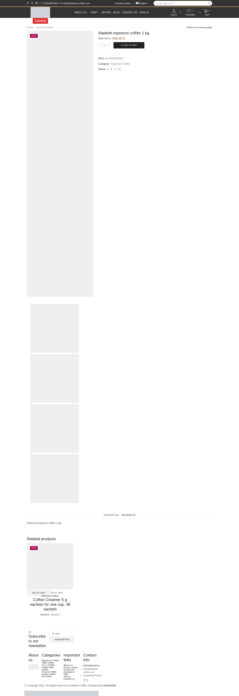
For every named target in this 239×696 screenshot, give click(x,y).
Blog (116, 12)
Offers (106, 12)
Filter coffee (48, 663)
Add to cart (130, 45)
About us (80, 12)
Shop (94, 12)
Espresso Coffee (44, 27)
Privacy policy (71, 667)
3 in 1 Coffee (48, 665)
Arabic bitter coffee (48, 668)
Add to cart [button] (38, 593)
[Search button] (209, 3)
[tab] (111, 515)
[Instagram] (36, 3)
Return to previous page (199, 27)
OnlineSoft (110, 685)
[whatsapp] (119, 69)
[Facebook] (28, 3)
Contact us (129, 12)
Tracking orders (123, 3)
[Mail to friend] (116, 69)
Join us (144, 12)
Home (30, 27)
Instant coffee (49, 674)
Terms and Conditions (69, 671)
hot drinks (47, 676)
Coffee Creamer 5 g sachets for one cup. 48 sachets (50, 604)
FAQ (66, 674)
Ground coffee (49, 672)
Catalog (40, 20)
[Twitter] (32, 3)
